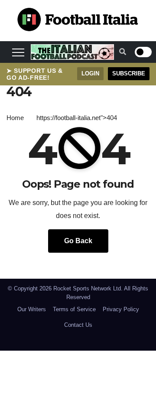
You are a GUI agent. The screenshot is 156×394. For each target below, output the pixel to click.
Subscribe (128, 73)
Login (90, 73)
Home (15, 117)
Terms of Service (74, 309)
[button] (122, 51)
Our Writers (31, 309)
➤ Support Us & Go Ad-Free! (34, 74)
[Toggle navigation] (18, 52)
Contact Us (78, 325)
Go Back (78, 240)
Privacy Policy (121, 309)
